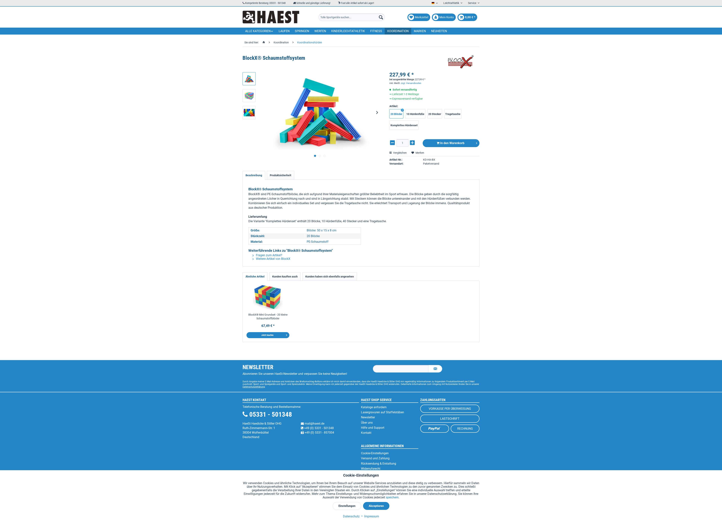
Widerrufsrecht (370, 468)
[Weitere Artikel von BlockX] (460, 61)
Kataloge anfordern (374, 407)
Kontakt (366, 433)
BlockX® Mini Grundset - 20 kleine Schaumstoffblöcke (267, 316)
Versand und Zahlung (375, 458)
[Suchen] (381, 17)
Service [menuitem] (472, 3)
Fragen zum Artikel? (268, 255)
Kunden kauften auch (285, 276)
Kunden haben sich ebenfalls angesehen (329, 276)
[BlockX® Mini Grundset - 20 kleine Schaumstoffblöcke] (267, 298)
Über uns (367, 422)
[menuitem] (352, 17)
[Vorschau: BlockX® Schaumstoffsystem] (249, 78)
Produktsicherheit (280, 175)
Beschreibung (254, 175)
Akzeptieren (376, 506)
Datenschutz (351, 516)
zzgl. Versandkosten (411, 83)
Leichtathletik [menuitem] (451, 3)
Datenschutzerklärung (254, 386)
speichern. (392, 497)
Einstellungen (346, 506)
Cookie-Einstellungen (375, 453)
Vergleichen (400, 152)
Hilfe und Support (372, 427)
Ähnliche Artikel (255, 276)
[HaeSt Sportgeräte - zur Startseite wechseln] (271, 17)
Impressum (371, 516)
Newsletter (368, 417)
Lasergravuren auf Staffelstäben (382, 412)
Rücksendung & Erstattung (378, 463)
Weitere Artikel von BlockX (272, 259)
